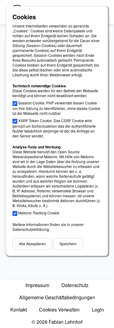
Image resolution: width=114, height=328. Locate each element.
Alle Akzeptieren (32, 243)
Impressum (37, 285)
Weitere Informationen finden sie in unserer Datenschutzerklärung (48, 227)
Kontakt (18, 309)
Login (98, 309)
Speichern (68, 243)
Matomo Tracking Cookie (38, 212)
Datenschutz (74, 285)
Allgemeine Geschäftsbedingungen (57, 297)
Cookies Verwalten (59, 309)
